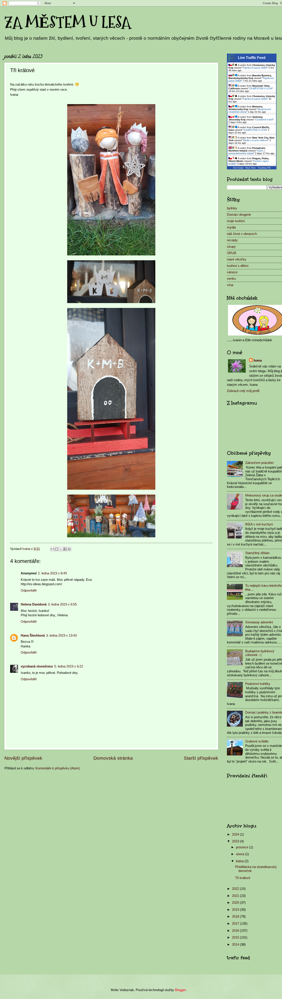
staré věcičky (236, 259)
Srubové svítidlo (256, 741)
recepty (232, 240)
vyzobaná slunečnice (37, 666)
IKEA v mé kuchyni (259, 524)
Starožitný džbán (257, 553)
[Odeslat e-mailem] (52, 549)
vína (230, 285)
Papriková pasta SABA (255, 67)
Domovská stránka (113, 758)
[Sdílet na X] (61, 549)
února (240, 854)
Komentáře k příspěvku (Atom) (57, 768)
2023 (236, 841)
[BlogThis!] (56, 549)
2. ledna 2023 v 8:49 (52, 573)
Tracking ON (264, 168)
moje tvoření (236, 221)
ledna (240, 861)
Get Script (238, 168)
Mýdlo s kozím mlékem (255, 140)
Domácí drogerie (239, 214)
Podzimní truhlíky (257, 684)
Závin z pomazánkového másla (246, 152)
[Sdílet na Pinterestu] (69, 549)
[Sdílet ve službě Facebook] (65, 549)
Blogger (180, 990)
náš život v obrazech (242, 234)
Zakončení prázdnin (259, 463)
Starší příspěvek (201, 758)
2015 (236, 937)
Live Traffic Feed (251, 58)
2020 (236, 902)
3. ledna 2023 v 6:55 (62, 604)
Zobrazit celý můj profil (243, 391)
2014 (236, 944)
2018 (236, 916)
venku (231, 278)
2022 (236, 888)
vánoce (232, 272)
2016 (236, 930)
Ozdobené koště (264, 119)
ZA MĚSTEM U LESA (67, 22)
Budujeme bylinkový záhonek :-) (259, 653)
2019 (236, 909)
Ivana (258, 360)
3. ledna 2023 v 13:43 (61, 635)
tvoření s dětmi (237, 266)
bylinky (232, 208)
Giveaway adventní (259, 622)
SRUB (231, 253)
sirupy (231, 246)
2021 (236, 896)
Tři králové (242, 878)
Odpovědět (29, 590)
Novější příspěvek (23, 758)
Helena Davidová (33, 604)
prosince (242, 847)
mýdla (231, 227)
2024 (236, 834)
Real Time (250, 168)
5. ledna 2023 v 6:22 (68, 666)
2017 (236, 923)
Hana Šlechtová (33, 635)
